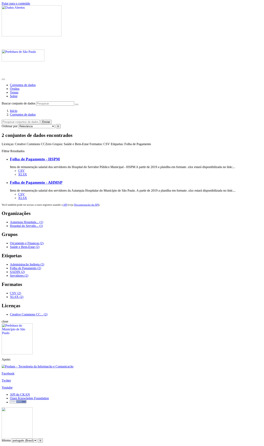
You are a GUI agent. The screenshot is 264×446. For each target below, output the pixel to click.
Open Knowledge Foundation (29, 398)
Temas (14, 92)
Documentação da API (86, 204)
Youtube (7, 387)
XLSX (22, 174)
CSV (21, 170)
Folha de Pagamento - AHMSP (36, 182)
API (65, 204)
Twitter (6, 380)
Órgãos (14, 88)
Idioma (6, 440)
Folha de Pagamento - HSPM (35, 159)
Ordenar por (10, 126)
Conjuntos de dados (23, 85)
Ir (58, 126)
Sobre (14, 96)
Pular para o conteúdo (16, 3)
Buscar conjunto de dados (18, 103)
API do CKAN (20, 394)
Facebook (8, 373)
